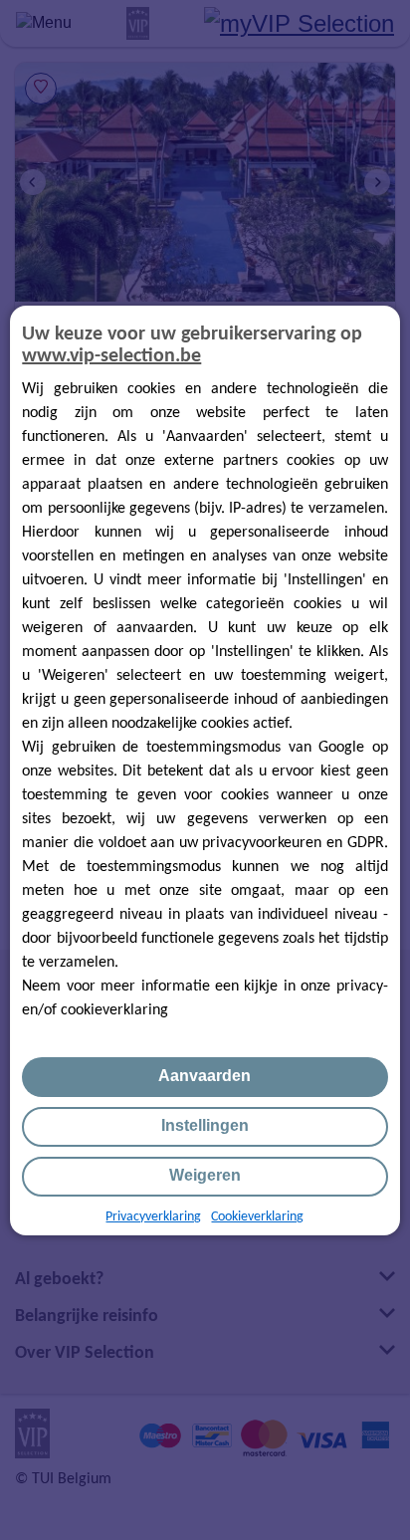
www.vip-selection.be (111, 356)
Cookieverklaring (257, 1217)
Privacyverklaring (153, 1217)
